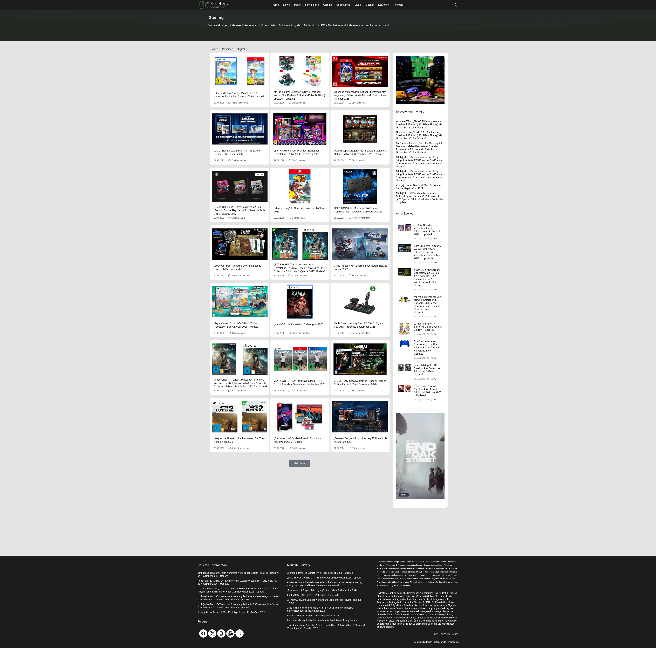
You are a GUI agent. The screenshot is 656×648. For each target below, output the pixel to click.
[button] (299, 463)
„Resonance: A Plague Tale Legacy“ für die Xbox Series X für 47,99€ (322, 590)
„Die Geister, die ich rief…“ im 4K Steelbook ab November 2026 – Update (324, 577)
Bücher (370, 4)
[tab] (213, 49)
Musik (357, 4)
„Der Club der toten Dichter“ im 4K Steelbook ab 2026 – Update (320, 572)
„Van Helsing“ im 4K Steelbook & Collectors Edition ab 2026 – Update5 (427, 370)
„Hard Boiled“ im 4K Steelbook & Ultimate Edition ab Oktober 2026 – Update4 (427, 391)
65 (435, 399)
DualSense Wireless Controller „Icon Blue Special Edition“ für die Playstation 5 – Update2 (427, 347)
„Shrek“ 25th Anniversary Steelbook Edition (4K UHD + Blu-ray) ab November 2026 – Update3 (419, 124)
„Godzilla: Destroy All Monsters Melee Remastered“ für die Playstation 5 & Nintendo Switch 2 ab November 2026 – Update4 (419, 148)
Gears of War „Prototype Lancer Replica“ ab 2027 (418, 187)
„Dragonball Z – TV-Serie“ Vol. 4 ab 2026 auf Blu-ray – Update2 (428, 326)
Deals (297, 4)
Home (275, 4)
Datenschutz (440, 642)
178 (435, 262)
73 (435, 379)
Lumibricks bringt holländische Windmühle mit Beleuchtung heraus (322, 620)
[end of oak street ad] (420, 414)
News (286, 4)
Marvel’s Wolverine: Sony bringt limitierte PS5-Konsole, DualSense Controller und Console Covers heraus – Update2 (419, 162)
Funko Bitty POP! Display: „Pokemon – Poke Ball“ (313, 595)
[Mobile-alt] (221, 633)
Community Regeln (423, 642)
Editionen (383, 4)
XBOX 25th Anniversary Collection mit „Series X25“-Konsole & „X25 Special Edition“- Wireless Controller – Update (419, 198)
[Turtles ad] (420, 57)
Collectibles (343, 4)
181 (435, 316)
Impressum (453, 642)
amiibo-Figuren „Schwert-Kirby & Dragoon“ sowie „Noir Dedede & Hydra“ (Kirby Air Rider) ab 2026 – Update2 (299, 95)
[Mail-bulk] (230, 633)
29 (435, 334)
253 (435, 238)
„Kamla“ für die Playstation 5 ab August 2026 (298, 324)
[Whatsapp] (239, 633)
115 (435, 289)
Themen (398, 4)
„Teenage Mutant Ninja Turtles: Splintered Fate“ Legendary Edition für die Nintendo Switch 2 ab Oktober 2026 (360, 95)
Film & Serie (312, 4)
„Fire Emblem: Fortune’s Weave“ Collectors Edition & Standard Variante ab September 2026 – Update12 (427, 252)
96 (435, 358)
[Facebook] (203, 633)
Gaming (327, 4)
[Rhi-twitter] (212, 633)
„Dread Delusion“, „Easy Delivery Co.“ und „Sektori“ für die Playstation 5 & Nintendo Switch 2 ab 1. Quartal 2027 (240, 210)
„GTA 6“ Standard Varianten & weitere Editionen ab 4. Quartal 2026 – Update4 (427, 230)
